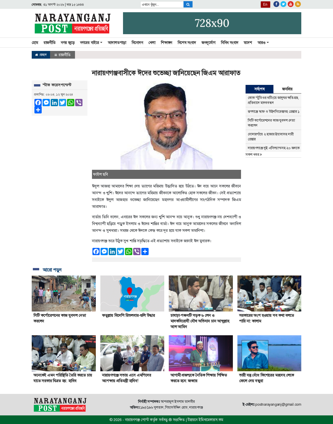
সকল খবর (253, 154)
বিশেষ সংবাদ (187, 42)
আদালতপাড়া (117, 42)
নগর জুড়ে (68, 42)
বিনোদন (137, 42)
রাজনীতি (50, 42)
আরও (261, 42)
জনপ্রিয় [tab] (287, 88)
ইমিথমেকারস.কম (210, 419)
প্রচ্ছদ (43, 54)
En (265, 4)
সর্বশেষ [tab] (259, 88)
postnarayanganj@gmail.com (278, 404)
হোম (35, 42)
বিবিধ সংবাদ (230, 42)
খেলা (151, 42)
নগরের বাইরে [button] (89, 42)
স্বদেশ (248, 42)
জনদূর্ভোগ (208, 42)
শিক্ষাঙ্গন (166, 42)
